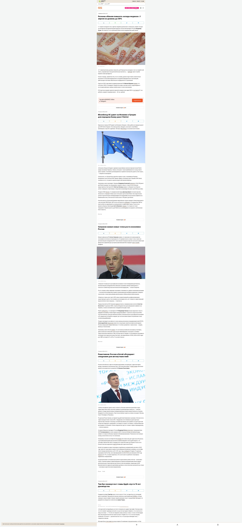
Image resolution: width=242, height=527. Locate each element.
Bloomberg (123, 128)
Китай (103, 471)
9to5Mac (135, 496)
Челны (99, 3)
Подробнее (62, 523)
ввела (115, 444)
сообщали (126, 451)
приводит (130, 71)
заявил (135, 83)
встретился (130, 430)
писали (107, 192)
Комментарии (121, 107)
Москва (106, 3)
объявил (119, 438)
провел (117, 304)
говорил (124, 206)
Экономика (100, 341)
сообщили (127, 202)
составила (136, 90)
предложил (111, 323)
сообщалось (104, 310)
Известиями (134, 366)
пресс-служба (135, 242)
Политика (100, 214)
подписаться (137, 100)
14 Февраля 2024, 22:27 (103, 13)
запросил (132, 183)
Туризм (99, 471)
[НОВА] (131, 8)
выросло (100, 454)
